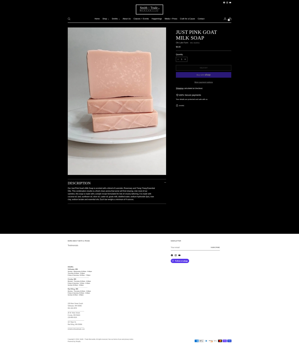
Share (181, 106)
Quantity (179, 54)
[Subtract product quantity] (178, 59)
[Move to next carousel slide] (229, 226)
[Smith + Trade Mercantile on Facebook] (224, 3)
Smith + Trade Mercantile (88, 339)
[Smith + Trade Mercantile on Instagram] (227, 3)
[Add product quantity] (185, 59)
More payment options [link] (203, 82)
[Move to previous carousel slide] (224, 226)
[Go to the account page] (225, 18)
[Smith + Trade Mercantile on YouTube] (230, 3)
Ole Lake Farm (182, 43)
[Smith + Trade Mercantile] (149, 9)
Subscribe (215, 247)
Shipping (179, 88)
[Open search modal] (69, 18)
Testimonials (73, 245)
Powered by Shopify (74, 341)
